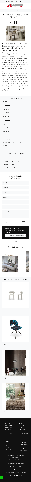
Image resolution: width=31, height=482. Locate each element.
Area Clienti (11, 1)
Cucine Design (8, 425)
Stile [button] (4, 124)
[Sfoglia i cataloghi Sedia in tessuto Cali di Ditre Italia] (20, 22)
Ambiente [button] (6, 109)
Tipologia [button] (6, 131)
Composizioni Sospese (7, 443)
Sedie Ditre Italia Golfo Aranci (11, 161)
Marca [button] (5, 101)
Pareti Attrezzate (7, 438)
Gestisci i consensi (21, 472)
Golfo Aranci (8, 142)
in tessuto (7, 120)
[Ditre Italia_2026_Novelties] (18, 261)
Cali (25, 10)
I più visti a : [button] (7, 139)
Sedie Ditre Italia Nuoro (10, 164)
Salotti (7, 441)
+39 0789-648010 (17, 462)
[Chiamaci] (17, 1)
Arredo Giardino (23, 450)
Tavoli (7, 445)
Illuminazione (23, 436)
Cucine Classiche (7, 429)
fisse (6, 135)
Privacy (7, 472)
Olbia (23, 142)
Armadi (23, 427)
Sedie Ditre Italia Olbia (10, 158)
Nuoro (16, 142)
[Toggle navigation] (28, 5)
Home (6, 10)
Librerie (8, 436)
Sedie (21, 10)
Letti (23, 425)
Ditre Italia (7, 105)
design (6, 127)
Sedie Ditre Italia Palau (10, 167)
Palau (6, 145)
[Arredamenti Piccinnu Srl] (15, 6)
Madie (7, 440)
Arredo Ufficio (23, 444)
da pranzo (7, 112)
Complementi (23, 438)
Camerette (23, 429)
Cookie (12, 472)
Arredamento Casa (13, 10)
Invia (15, 241)
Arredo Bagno (8, 449)
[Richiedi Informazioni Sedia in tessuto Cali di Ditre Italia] (11, 22)
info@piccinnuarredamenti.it (17, 463)
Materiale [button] (6, 116)
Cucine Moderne (7, 427)
